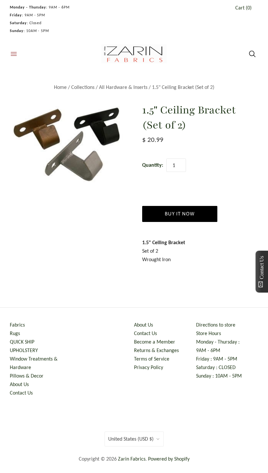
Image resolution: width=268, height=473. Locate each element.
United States (131, 439)
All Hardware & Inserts (123, 87)
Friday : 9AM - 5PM (216, 359)
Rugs (15, 333)
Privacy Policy (148, 367)
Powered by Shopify (169, 459)
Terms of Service (151, 359)
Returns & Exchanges (156, 350)
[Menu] (14, 54)
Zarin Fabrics (131, 459)
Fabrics (17, 325)
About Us (19, 384)
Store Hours (208, 333)
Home (60, 87)
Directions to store (215, 325)
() (243, 8)
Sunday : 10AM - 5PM (219, 376)
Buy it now (179, 213)
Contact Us (21, 393)
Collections (82, 87)
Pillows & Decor (26, 376)
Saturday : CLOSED (216, 367)
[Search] (252, 54)
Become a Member (154, 342)
